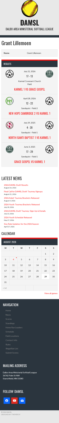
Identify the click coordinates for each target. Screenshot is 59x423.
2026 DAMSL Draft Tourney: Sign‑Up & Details (25, 211)
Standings (10, 323)
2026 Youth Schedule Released (18, 217)
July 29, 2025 (29, 122)
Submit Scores (12, 352)
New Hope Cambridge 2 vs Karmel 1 (29, 113)
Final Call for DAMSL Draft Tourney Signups (23, 191)
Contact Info (11, 340)
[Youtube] (14, 401)
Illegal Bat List (12, 348)
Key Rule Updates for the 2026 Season (21, 224)
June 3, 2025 (29, 147)
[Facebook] (7, 401)
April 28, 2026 (29, 98)
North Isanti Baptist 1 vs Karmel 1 (30, 137)
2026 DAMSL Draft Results (16, 185)
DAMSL (29, 22)
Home (8, 310)
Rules (8, 344)
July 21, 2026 (29, 71)
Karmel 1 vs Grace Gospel (29, 89)
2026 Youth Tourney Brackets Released (22, 204)
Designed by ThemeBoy (10, 414)
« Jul (5, 288)
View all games (51, 293)
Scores (9, 319)
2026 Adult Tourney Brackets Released (21, 198)
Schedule (10, 331)
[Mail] (22, 401)
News (8, 315)
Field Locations (12, 336)
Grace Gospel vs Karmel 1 (29, 162)
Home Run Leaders (14, 327)
